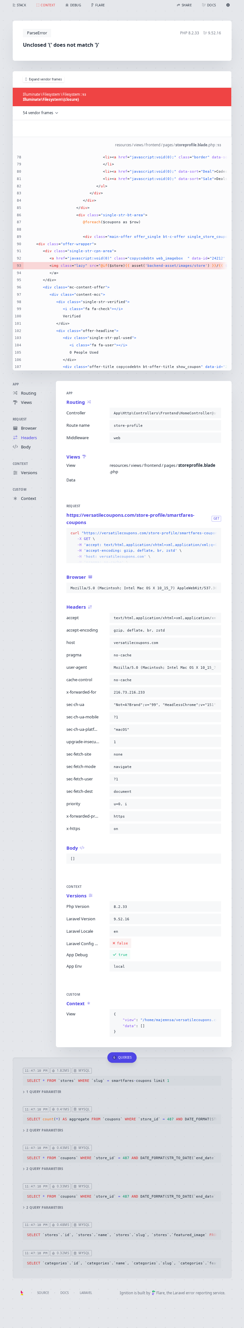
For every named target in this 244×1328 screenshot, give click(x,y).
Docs (64, 1293)
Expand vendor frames (45, 79)
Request (20, 419)
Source (43, 1293)
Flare (160, 1292)
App (16, 384)
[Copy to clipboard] (215, 413)
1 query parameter (43, 1092)
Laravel (86, 1293)
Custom (20, 490)
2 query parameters (44, 1130)
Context (20, 464)
